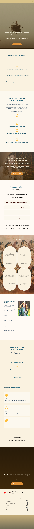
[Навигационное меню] (32, 1)
